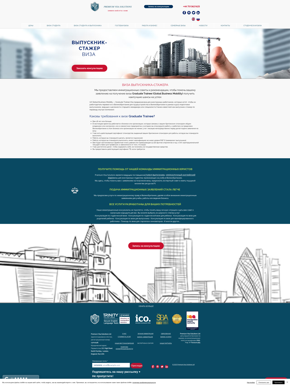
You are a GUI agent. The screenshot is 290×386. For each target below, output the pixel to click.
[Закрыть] (287, 382)
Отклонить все (264, 382)
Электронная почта (100, 361)
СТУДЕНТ (148, 175)
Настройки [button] (251, 382)
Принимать (278, 382)
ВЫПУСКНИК (158, 175)
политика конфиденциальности (144, 382)
